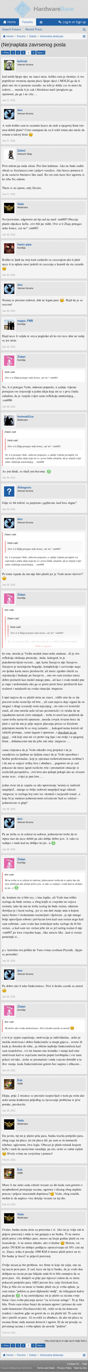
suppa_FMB (25, 320)
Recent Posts (33, 29)
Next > (40, 52)
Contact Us (73, 1364)
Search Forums (11, 29)
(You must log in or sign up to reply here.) (65, 1341)
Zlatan (21, 356)
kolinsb (22, 61)
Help (84, 1364)
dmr (20, 110)
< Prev (5, 52)
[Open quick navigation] (84, 36)
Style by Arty (80, 1368)
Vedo (20, 204)
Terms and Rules (46, 1368)
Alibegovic (24, 487)
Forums (27, 22)
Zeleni (21, 150)
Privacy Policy (64, 1368)
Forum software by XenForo (16, 1368)
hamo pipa (24, 244)
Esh (19, 1080)
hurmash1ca (25, 416)
